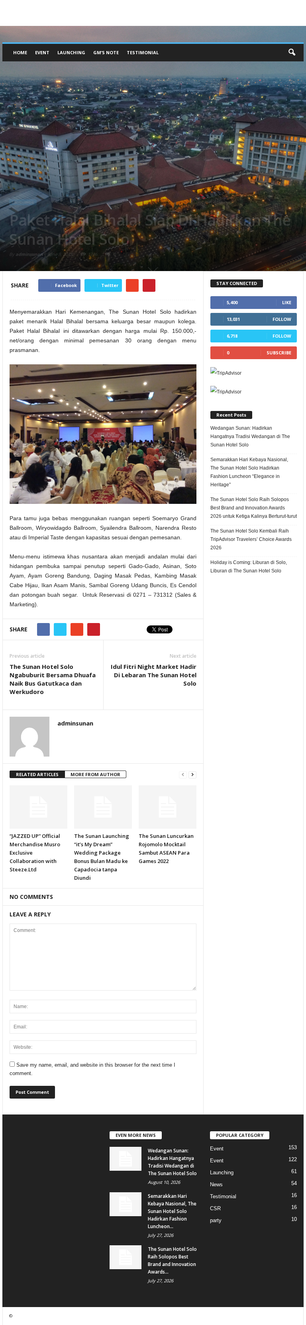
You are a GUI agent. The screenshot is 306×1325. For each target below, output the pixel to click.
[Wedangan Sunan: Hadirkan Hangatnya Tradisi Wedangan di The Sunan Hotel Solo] (125, 1159)
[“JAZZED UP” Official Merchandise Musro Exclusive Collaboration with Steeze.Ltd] (38, 806)
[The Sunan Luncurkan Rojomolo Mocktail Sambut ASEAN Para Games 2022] (167, 806)
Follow (282, 319)
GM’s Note (106, 52)
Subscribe (279, 353)
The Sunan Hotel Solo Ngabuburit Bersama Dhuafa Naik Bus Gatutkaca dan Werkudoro (53, 679)
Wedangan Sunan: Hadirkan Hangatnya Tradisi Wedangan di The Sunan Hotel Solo (250, 436)
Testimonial (143, 52)
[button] (291, 52)
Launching (71, 52)
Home (20, 52)
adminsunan (29, 254)
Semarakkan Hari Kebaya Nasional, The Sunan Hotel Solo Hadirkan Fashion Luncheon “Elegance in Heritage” (249, 472)
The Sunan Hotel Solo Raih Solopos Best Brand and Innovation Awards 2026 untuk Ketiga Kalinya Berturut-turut (253, 508)
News (216, 1184)
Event (42, 52)
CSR (215, 1208)
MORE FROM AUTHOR (95, 774)
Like (286, 302)
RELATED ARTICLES (37, 774)
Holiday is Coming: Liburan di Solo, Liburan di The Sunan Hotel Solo (248, 567)
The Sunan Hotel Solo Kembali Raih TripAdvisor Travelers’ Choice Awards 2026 (251, 539)
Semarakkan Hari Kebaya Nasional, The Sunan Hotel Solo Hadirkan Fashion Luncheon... (172, 1211)
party (216, 1220)
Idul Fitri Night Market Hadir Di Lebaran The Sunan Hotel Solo (153, 674)
